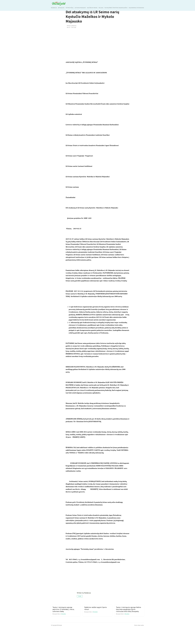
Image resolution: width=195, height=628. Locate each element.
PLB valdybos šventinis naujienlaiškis (116, 7)
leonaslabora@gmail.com (90, 559)
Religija (101, 7)
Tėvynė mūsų (69, 7)
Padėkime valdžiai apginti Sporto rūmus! (95, 608)
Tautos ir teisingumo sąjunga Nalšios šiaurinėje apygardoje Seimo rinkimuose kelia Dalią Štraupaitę (128, 609)
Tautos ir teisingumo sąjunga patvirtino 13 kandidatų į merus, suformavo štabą (63, 609)
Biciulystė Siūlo (56, 614)
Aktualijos (61, 7)
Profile (79, 596)
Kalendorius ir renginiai (136, 7)
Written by (71, 25)
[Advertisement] (97, 42)
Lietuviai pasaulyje (80, 7)
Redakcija (54, 7)
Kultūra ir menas (92, 7)
